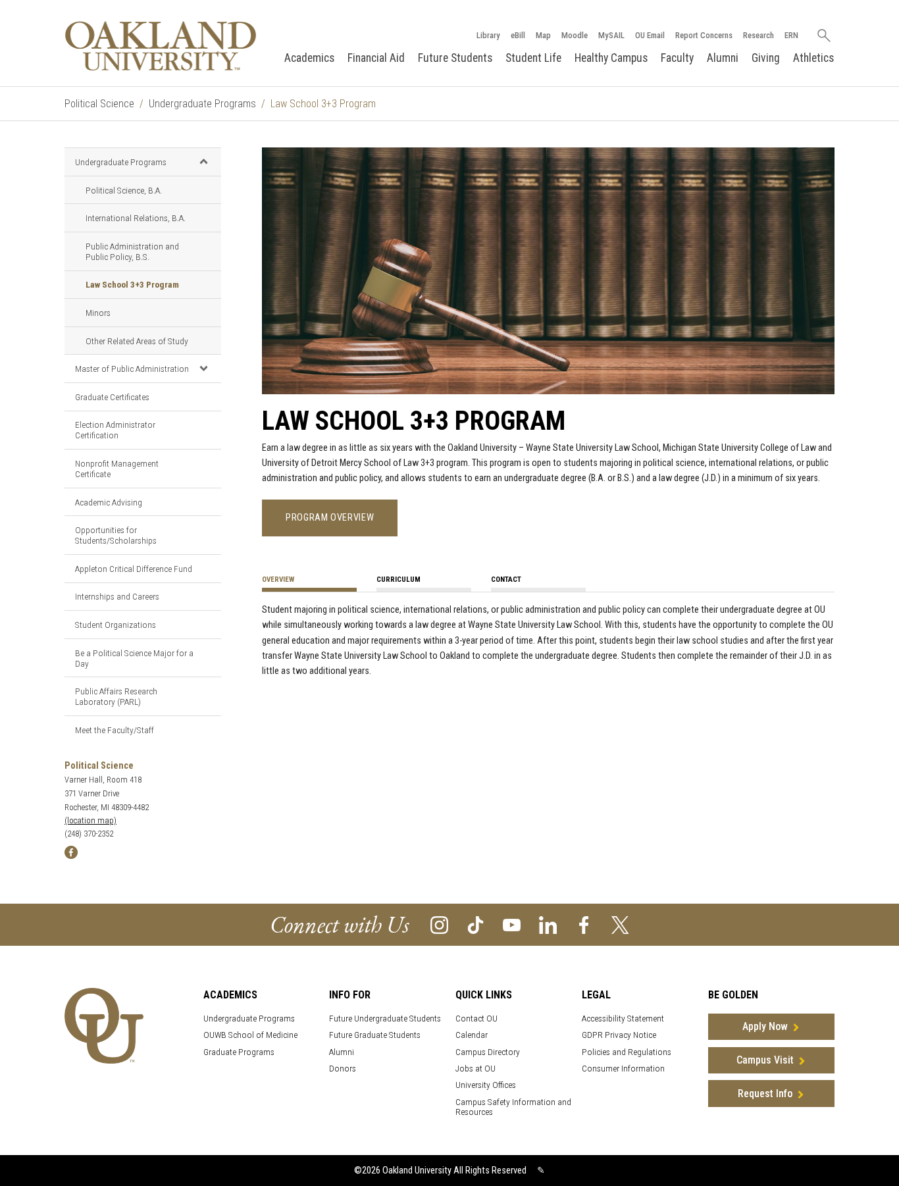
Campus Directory (487, 1052)
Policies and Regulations (626, 1052)
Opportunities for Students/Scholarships (116, 535)
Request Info (765, 1093)
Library (488, 35)
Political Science (99, 103)
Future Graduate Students (375, 1035)
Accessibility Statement (623, 1018)
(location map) (90, 820)
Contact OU (476, 1018)
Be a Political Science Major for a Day (134, 658)
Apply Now (765, 1026)
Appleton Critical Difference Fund (133, 568)
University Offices (485, 1085)
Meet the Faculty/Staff (114, 730)
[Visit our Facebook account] (584, 924)
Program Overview (330, 517)
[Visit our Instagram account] (439, 924)
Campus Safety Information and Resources (513, 1107)
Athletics (813, 57)
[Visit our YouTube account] (512, 924)
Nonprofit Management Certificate (117, 468)
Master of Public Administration (132, 368)
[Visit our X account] (620, 924)
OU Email (650, 35)
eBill (518, 35)
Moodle (574, 35)
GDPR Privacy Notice (619, 1035)
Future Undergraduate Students (385, 1018)
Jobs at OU (475, 1068)
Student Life (533, 57)
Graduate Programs (238, 1052)
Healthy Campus (611, 57)
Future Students (455, 57)
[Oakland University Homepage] (160, 45)
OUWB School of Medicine (250, 1035)
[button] (203, 161)
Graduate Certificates (112, 397)
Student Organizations (115, 624)
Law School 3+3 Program (132, 284)
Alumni (722, 57)
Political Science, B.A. (124, 190)
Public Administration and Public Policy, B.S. (132, 251)
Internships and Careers (117, 596)
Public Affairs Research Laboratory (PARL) (116, 696)
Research (758, 35)
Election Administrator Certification (115, 429)
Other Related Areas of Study (137, 341)
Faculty (677, 57)
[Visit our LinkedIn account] (548, 924)
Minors (98, 312)
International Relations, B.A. (136, 218)
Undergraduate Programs (202, 103)
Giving (766, 57)
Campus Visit (765, 1060)
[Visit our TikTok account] (475, 924)
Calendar (471, 1035)
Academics (309, 57)
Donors (342, 1068)
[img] (71, 852)
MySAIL (611, 35)
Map (543, 35)
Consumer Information (623, 1068)
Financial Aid (376, 57)
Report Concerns (703, 35)
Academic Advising (108, 502)
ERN (791, 35)
